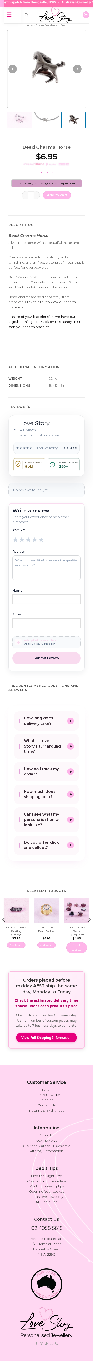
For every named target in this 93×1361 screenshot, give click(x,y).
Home (29, 25)
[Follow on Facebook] (36, 1344)
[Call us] (56, 1344)
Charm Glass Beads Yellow (46, 929)
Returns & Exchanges (46, 1110)
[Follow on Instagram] (41, 1344)
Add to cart (57, 195)
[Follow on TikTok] (46, 1344)
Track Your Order (46, 1095)
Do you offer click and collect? (41, 845)
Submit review (46, 658)
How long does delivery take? (38, 721)
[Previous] (4, 929)
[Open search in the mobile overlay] (26, 15)
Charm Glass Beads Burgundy (76, 931)
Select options (76, 948)
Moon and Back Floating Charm (16, 931)
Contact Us (47, 1105)
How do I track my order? (41, 772)
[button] (86, 14)
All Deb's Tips (46, 1202)
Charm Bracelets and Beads (51, 25)
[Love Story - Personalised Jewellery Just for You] (55, 15)
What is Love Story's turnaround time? (42, 746)
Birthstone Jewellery (46, 1197)
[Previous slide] (12, 69)
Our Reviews (46, 1140)
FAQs (46, 1090)
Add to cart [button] (16, 945)
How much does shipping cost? (40, 794)
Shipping (46, 1100)
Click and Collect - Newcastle (46, 1146)
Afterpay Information (46, 1151)
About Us (46, 1135)
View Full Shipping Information (46, 1037)
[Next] (89, 929)
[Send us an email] (51, 1344)
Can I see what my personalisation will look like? (43, 819)
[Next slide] (77, 69)
